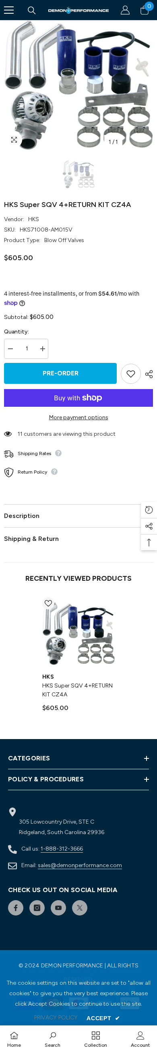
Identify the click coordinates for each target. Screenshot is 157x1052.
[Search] (32, 10)
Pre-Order (60, 373)
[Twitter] (79, 907)
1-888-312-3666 (62, 848)
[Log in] (125, 10)
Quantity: (16, 331)
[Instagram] (37, 907)
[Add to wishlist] (131, 374)
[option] (78, 85)
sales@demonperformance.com (80, 865)
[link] (52, 1038)
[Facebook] (15, 907)
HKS (33, 219)
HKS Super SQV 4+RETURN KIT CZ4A (77, 690)
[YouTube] (58, 907)
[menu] (9, 10)
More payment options (78, 417)
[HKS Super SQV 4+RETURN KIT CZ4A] (78, 633)
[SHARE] (147, 374)
